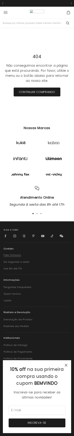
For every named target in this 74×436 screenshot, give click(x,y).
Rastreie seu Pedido (16, 326)
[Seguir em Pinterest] (33, 236)
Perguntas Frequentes (17, 287)
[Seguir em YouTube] (43, 236)
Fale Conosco (12, 255)
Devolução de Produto (18, 319)
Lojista (7, 300)
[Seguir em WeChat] (61, 236)
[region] (37, 196)
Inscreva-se (37, 423)
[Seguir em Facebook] (5, 236)
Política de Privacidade (18, 358)
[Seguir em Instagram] (15, 236)
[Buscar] (67, 23)
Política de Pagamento (18, 351)
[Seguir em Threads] (24, 236)
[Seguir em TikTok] (52, 236)
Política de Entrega (15, 345)
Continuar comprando (37, 92)
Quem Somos (12, 294)
